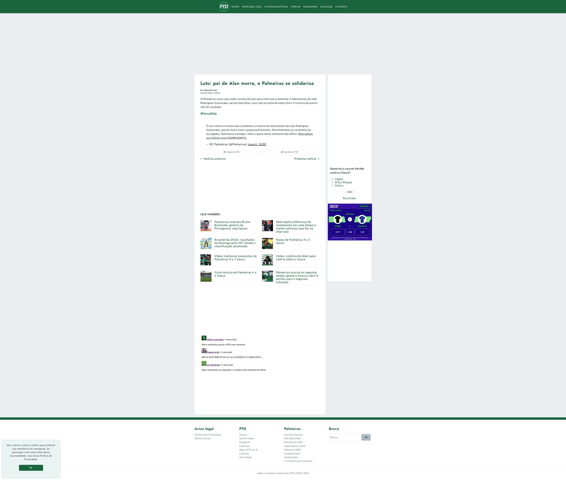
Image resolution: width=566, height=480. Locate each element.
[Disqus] (260, 371)
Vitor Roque (343, 182)
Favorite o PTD (291, 152)
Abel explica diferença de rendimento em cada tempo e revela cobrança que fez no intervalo (296, 226)
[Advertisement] (283, 41)
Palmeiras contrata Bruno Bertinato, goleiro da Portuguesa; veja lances (232, 225)
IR (366, 437)
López (338, 179)
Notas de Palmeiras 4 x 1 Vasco (293, 241)
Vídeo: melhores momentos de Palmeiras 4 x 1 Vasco (235, 257)
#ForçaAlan (305, 133)
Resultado (349, 198)
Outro (338, 185)
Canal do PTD (233, 152)
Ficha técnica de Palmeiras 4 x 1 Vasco (235, 273)
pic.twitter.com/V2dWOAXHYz (226, 137)
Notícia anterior (215, 158)
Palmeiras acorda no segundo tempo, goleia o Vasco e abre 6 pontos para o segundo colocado (297, 277)
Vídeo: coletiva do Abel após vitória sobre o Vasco (296, 257)
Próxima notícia (305, 158)
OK (31, 468)
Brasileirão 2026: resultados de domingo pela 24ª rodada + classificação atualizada (235, 243)
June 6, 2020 (257, 144)
